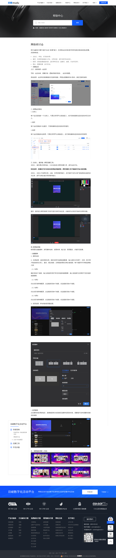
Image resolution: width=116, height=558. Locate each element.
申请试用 (89, 492)
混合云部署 (46, 538)
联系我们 (70, 538)
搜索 (77, 22)
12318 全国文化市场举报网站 (89, 556)
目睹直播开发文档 (60, 527)
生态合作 (70, 530)
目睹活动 (10, 524)
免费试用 (103, 2)
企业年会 (33, 538)
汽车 (20, 533)
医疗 (20, 527)
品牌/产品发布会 (35, 524)
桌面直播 (45, 522)
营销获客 (33, 527)
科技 (20, 522)
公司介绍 (70, 522)
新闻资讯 (70, 533)
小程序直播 (46, 527)
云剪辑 (10, 533)
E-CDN (45, 533)
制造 (20, 530)
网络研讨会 (46, 530)
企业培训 (33, 535)
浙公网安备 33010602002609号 (70, 556)
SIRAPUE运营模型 (73, 524)
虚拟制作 (10, 535)
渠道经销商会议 (35, 533)
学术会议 (33, 543)
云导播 (10, 530)
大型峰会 (33, 522)
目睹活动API (59, 530)
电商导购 (33, 530)
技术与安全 (46, 535)
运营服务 (10, 527)
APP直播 (45, 524)
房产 (20, 535)
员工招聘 (33, 541)
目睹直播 (10, 522)
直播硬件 (10, 538)
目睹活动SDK (59, 533)
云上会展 (33, 546)
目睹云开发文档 (59, 535)
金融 (20, 524)
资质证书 (70, 527)
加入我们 (70, 535)
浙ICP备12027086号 (41, 556)
